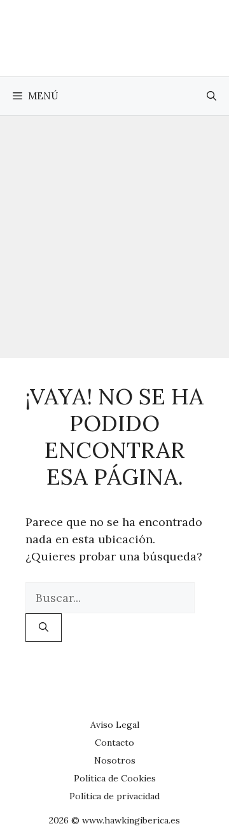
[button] (211, 96)
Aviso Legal (114, 724)
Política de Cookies (115, 778)
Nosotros (114, 760)
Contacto (114, 742)
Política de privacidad (114, 796)
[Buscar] (43, 627)
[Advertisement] (114, 237)
